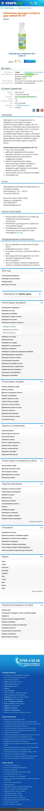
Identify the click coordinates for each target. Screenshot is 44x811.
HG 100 (20, 232)
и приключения (12, 706)
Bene (3, 582)
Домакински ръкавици (10, 413)
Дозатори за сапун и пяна (11, 469)
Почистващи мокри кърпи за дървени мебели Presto (20, 751)
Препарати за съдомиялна (11, 346)
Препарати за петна (9, 532)
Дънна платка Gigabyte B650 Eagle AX (15, 767)
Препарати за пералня (10, 541)
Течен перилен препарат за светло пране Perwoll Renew (21, 747)
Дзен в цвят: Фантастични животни (14, 797)
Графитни (5, 616)
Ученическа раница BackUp (12, 782)
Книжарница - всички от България (17, 675)
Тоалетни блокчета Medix (12, 732)
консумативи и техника (13, 682)
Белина (4, 507)
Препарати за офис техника (12, 316)
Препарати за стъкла (9, 319)
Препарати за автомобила (11, 372)
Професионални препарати (11, 369)
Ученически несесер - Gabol (12, 793)
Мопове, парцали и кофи (10, 387)
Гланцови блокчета (8, 628)
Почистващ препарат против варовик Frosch (18, 737)
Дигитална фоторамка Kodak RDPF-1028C (16, 800)
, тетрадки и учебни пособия (16, 697)
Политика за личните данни (36, 810)
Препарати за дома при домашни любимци (17, 352)
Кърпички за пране (9, 501)
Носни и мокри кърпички (11, 442)
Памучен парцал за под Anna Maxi (14, 719)
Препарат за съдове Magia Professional (16, 726)
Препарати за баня (24, 8)
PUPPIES (5, 573)
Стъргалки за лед (8, 419)
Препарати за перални (10, 513)
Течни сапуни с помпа (9, 472)
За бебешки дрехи (8, 510)
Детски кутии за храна (10, 637)
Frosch (4, 579)
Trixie (3, 561)
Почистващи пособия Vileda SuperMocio (16, 547)
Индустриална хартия (10, 454)
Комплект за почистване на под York (15, 754)
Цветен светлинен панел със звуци (14, 791)
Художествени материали (12, 684)
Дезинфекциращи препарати (12, 355)
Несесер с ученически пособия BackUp (16, 789)
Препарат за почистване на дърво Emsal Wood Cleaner (20, 756)
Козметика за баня (8, 478)
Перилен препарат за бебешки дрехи (15, 535)
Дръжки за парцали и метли (12, 393)
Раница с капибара (8, 622)
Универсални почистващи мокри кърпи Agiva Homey (20, 721)
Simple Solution (7, 282)
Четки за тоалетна (8, 410)
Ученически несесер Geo (11, 765)
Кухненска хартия (8, 437)
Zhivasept (5, 570)
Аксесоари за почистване (11, 279)
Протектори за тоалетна (10, 434)
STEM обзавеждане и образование (14, 695)
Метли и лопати (7, 390)
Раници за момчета (9, 634)
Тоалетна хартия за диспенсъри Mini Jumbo (17, 550)
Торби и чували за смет (10, 398)
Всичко (13, 701)
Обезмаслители (7, 340)
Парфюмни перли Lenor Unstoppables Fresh (17, 749)
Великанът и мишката (10, 770)
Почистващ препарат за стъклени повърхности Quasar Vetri (22, 724)
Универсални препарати (11, 308)
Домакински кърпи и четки (12, 407)
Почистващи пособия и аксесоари (14, 544)
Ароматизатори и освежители (13, 366)
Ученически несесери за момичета (14, 625)
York (3, 576)
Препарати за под (8, 311)
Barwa (4, 585)
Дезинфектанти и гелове (11, 475)
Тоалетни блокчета (9, 333)
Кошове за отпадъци (9, 396)
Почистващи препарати (10, 276)
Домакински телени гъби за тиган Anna (16, 741)
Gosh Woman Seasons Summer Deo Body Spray (18, 787)
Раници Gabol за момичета (11, 631)
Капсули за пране (8, 495)
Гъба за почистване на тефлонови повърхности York (20, 730)
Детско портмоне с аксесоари (13, 804)
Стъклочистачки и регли (11, 416)
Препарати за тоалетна (11, 330)
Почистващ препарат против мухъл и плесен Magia (20, 728)
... (15, 8)
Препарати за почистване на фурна (14, 538)
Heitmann (5, 567)
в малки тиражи (14, 703)
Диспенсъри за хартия (10, 445)
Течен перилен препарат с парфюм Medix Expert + (19, 758)
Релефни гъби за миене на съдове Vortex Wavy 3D (19, 739)
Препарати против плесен (11, 357)
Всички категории (35, 521)
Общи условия (23, 810)
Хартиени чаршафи (9, 451)
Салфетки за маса (8, 439)
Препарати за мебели (9, 314)
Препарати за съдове (9, 343)
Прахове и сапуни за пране (11, 489)
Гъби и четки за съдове (10, 401)
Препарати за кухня (9, 337)
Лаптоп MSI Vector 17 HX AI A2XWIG (15, 776)
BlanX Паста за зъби (9, 285)
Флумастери (6, 610)
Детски (9, 690)
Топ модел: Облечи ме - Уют (12, 774)
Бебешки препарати (9, 349)
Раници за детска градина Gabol (13, 619)
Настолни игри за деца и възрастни (15, 677)
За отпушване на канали (10, 360)
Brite (3, 588)
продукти (11, 686)
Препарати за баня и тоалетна (12, 322)
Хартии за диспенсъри (10, 448)
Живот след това (9, 784)
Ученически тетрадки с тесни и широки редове (19, 613)
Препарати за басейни (10, 375)
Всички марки (37, 591)
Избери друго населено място (33, 72)
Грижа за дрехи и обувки (11, 516)
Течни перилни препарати (11, 492)
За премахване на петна (10, 504)
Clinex (4, 564)
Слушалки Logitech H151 (11, 802)
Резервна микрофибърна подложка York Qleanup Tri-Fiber (22, 735)
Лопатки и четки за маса (10, 404)
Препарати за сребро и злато (12, 363)
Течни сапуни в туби (9, 466)
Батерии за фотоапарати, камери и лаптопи (17, 712)
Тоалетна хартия (8, 431)
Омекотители (7, 498)
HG (16, 99)
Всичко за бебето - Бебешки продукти (16, 692)
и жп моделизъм (13, 699)
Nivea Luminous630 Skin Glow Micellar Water (17, 772)
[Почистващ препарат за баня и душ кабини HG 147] (22, 36)
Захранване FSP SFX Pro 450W (13, 795)
